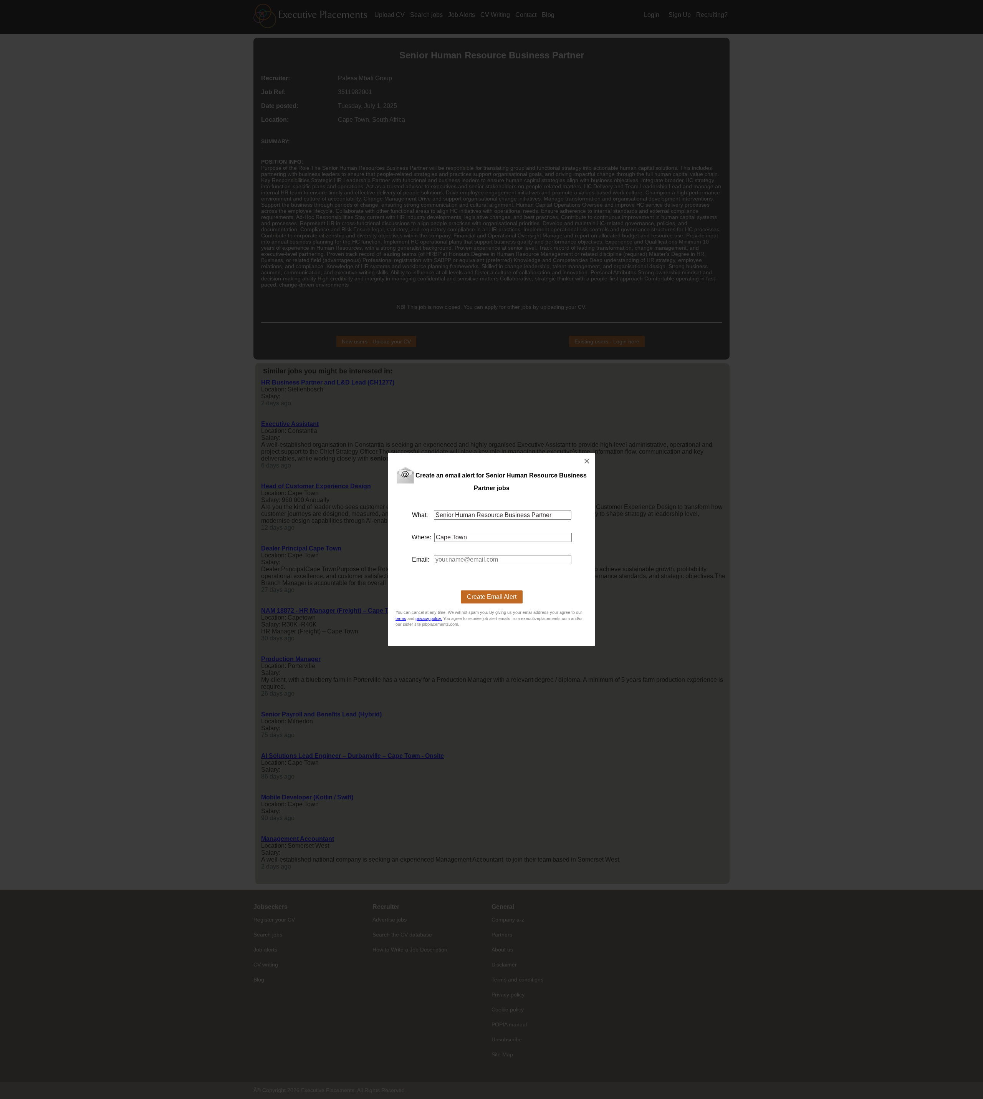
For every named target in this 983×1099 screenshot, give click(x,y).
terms (401, 618)
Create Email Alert (491, 596)
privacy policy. (428, 618)
